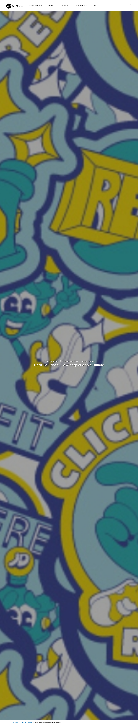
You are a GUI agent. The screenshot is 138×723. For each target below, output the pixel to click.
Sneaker (64, 5)
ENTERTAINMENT (51, 361)
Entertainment (35, 5)
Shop (95, 5)
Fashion (51, 5)
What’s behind (80, 5)
